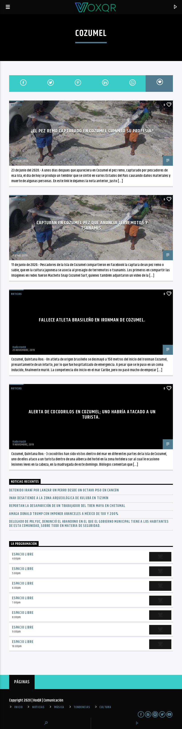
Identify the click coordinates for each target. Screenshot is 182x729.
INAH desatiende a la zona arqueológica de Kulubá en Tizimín (59, 498)
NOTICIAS (16, 105)
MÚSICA (59, 707)
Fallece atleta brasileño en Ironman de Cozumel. (92, 320)
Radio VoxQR (19, 347)
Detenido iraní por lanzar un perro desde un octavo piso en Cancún (64, 490)
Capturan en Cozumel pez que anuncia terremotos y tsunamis (92, 225)
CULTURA (105, 707)
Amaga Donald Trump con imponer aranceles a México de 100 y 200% (63, 514)
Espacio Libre (22, 554)
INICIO (18, 707)
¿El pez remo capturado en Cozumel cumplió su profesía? (92, 131)
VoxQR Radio (19, 158)
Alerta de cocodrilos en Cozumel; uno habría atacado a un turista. (92, 414)
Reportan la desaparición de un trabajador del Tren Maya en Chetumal (67, 506)
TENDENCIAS (18, 199)
